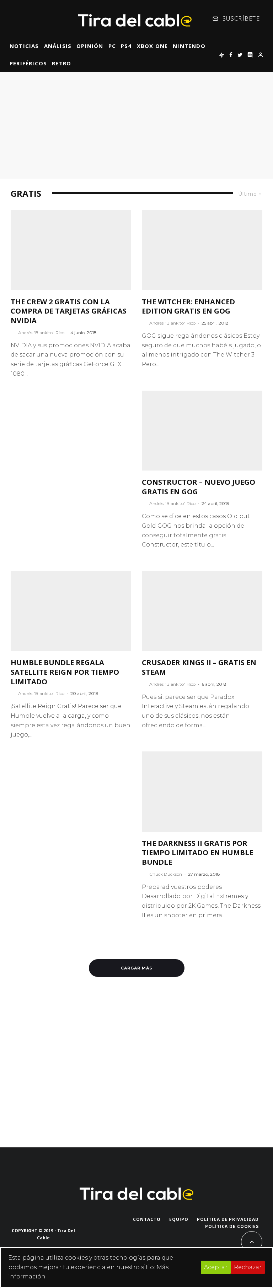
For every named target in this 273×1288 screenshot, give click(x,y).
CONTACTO (147, 1219)
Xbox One (152, 45)
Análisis (58, 45)
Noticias (24, 45)
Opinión (89, 45)
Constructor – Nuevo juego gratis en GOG (198, 487)
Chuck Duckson (165, 874)
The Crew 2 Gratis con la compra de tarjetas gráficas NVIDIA (69, 311)
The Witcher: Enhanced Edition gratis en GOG (188, 306)
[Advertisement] (136, 125)
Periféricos (28, 63)
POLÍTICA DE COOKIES (232, 1226)
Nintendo (189, 45)
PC (112, 45)
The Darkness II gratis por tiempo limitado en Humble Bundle (197, 853)
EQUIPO (178, 1219)
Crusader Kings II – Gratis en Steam (199, 667)
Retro (61, 63)
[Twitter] (240, 54)
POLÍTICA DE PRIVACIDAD (228, 1219)
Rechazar (248, 1267)
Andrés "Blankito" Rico (41, 332)
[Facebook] (231, 54)
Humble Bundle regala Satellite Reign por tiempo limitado (65, 672)
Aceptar (216, 1267)
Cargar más (136, 968)
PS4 (126, 45)
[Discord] (250, 54)
